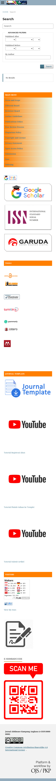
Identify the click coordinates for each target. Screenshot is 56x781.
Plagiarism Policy (13, 132)
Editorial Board (12, 105)
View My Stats (10, 610)
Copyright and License (15, 138)
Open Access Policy (14, 148)
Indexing (9, 164)
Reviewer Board (12, 111)
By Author (9, 54)
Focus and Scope (12, 100)
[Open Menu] (2, 2)
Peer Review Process (14, 127)
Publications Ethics (14, 121)
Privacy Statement (13, 143)
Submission (10, 154)
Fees (7, 159)
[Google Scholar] (11, 179)
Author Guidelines (13, 116)
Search (49, 66)
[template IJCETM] (28, 397)
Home (5, 12)
